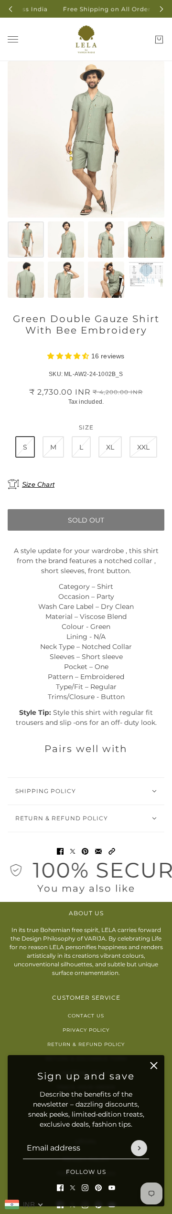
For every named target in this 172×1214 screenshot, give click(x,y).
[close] (154, 1065)
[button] (112, 851)
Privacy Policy (86, 1030)
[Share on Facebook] (60, 851)
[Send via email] (98, 851)
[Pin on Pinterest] (85, 851)
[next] (161, 8)
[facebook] (60, 1188)
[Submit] (139, 1148)
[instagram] (85, 1188)
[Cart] (159, 39)
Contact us (86, 1016)
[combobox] (24, 1204)
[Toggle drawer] (13, 39)
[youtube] (112, 1188)
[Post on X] (72, 851)
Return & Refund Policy (86, 1044)
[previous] (10, 8)
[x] (72, 1187)
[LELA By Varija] (86, 39)
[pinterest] (98, 1188)
